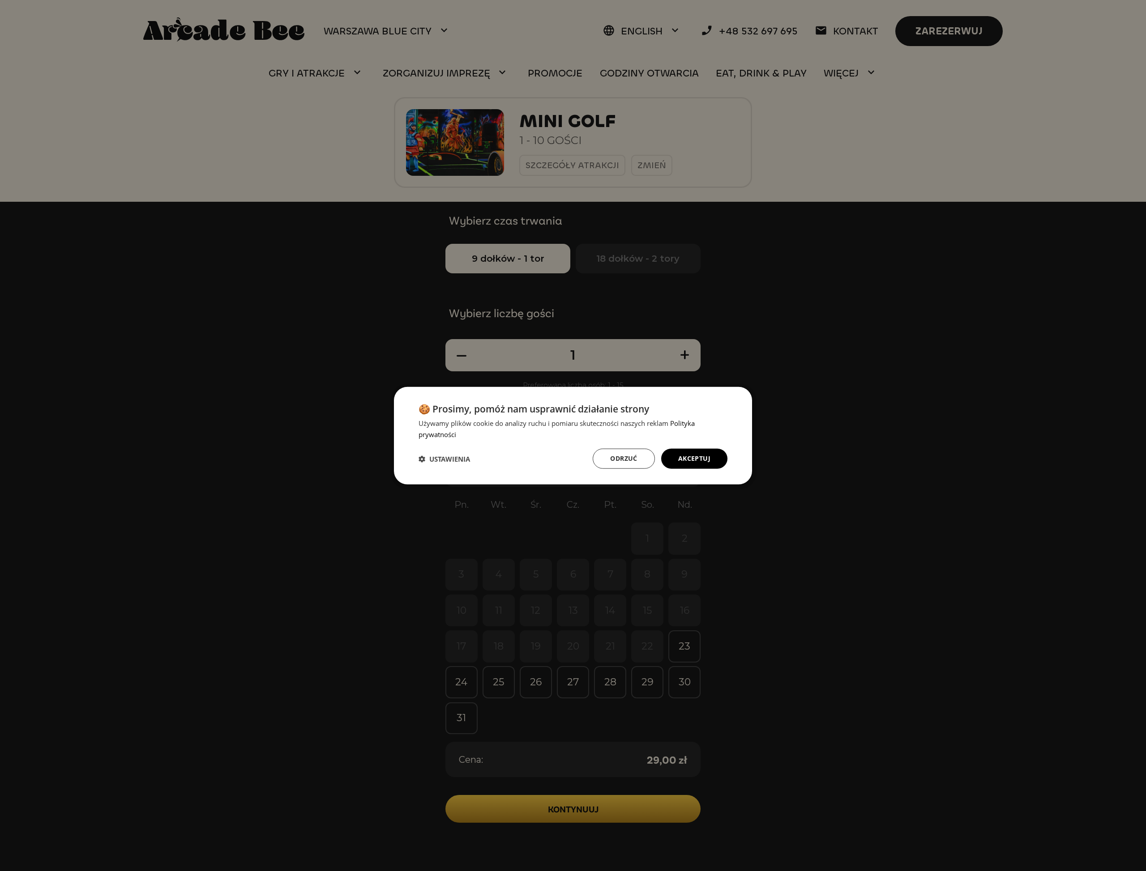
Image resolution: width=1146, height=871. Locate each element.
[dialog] (573, 435)
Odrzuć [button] (623, 458)
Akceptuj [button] (694, 458)
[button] (444, 459)
